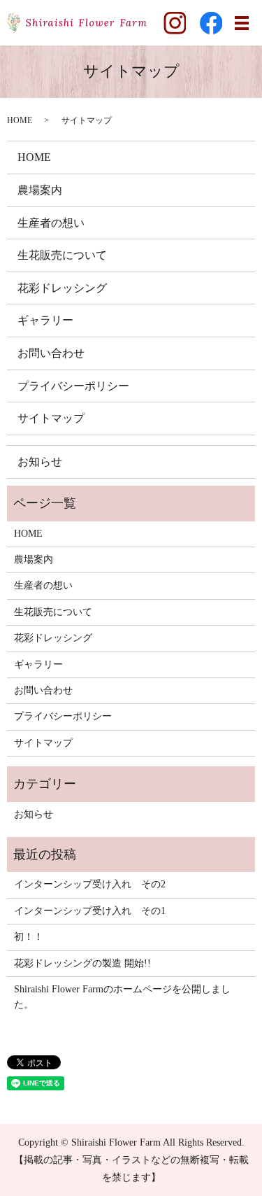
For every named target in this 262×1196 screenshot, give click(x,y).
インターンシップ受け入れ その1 (90, 911)
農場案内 (39, 190)
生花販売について (62, 255)
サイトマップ (51, 418)
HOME (19, 120)
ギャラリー (45, 320)
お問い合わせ (51, 353)
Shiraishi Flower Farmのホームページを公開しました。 (122, 997)
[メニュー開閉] (242, 23)
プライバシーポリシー (73, 386)
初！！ (28, 936)
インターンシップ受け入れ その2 (90, 884)
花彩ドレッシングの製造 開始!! (82, 963)
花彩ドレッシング (62, 288)
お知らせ (39, 461)
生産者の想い (51, 223)
